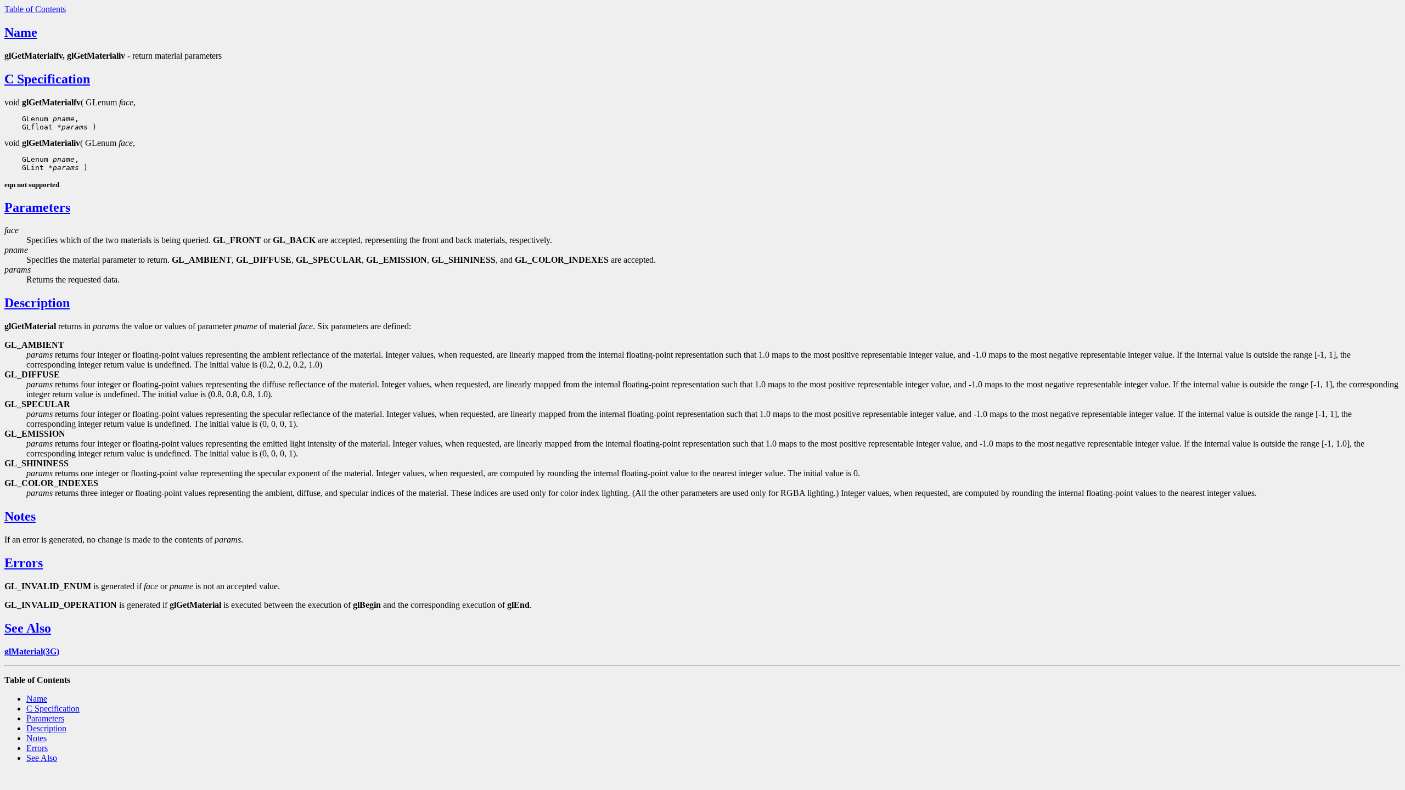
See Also (27, 628)
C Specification (47, 79)
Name (20, 32)
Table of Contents (35, 9)
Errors (23, 563)
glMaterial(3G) (31, 651)
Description (37, 303)
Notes (20, 516)
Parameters (37, 207)
